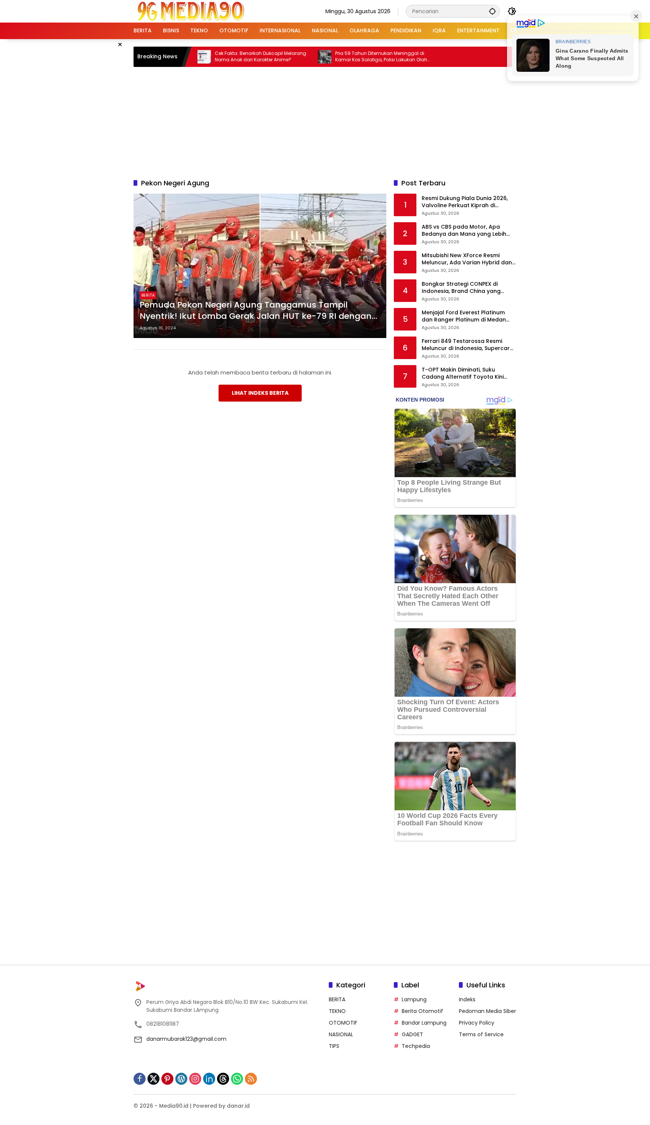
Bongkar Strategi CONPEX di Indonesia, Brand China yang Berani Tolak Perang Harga (461, 287)
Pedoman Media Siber (487, 1011)
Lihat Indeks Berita (260, 393)
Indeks (467, 999)
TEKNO (337, 1011)
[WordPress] (181, 1079)
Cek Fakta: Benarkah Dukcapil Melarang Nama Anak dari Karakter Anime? (225, 56)
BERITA (148, 295)
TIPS (334, 1046)
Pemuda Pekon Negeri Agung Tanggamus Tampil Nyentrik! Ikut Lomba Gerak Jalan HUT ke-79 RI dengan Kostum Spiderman (256, 311)
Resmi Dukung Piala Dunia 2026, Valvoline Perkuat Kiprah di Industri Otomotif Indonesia (465, 202)
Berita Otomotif (422, 1011)
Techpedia (416, 1046)
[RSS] (251, 1079)
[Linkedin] (209, 1079)
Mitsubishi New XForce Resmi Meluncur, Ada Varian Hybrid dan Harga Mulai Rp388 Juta (467, 259)
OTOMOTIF (343, 1022)
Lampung (414, 999)
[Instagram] (195, 1079)
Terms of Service (481, 1034)
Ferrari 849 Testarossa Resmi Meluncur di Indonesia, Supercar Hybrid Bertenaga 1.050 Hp (466, 345)
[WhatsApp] (237, 1079)
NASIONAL (341, 1034)
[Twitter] (153, 1079)
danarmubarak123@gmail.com (186, 1039)
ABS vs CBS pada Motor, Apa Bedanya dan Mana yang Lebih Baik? (464, 230)
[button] (492, 11)
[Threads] (223, 1079)
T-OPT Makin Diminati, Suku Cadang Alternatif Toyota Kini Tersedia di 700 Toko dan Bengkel (468, 373)
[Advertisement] (325, 121)
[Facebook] (140, 1079)
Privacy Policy (476, 1022)
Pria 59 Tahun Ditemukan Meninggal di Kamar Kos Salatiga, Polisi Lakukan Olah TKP (346, 56)
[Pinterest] (167, 1079)
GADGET (412, 1034)
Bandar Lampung (424, 1022)
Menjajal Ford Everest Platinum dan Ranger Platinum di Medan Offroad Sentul (464, 316)
